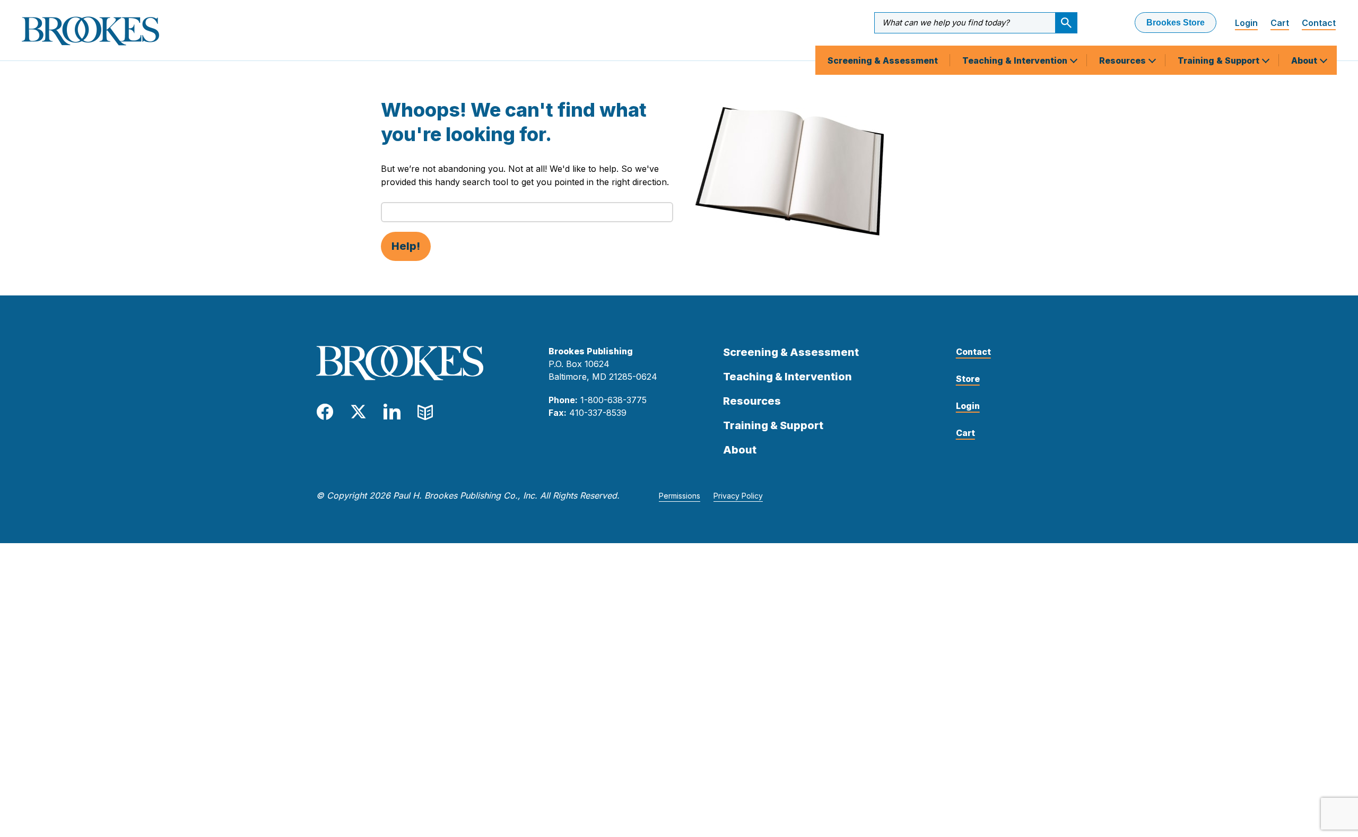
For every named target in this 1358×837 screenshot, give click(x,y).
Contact (1319, 23)
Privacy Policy (738, 495)
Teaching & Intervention (1015, 60)
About (1305, 60)
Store (968, 378)
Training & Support (1219, 60)
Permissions (679, 495)
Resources (1123, 60)
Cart (1279, 23)
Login (1246, 23)
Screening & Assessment (883, 60)
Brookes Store (1175, 22)
